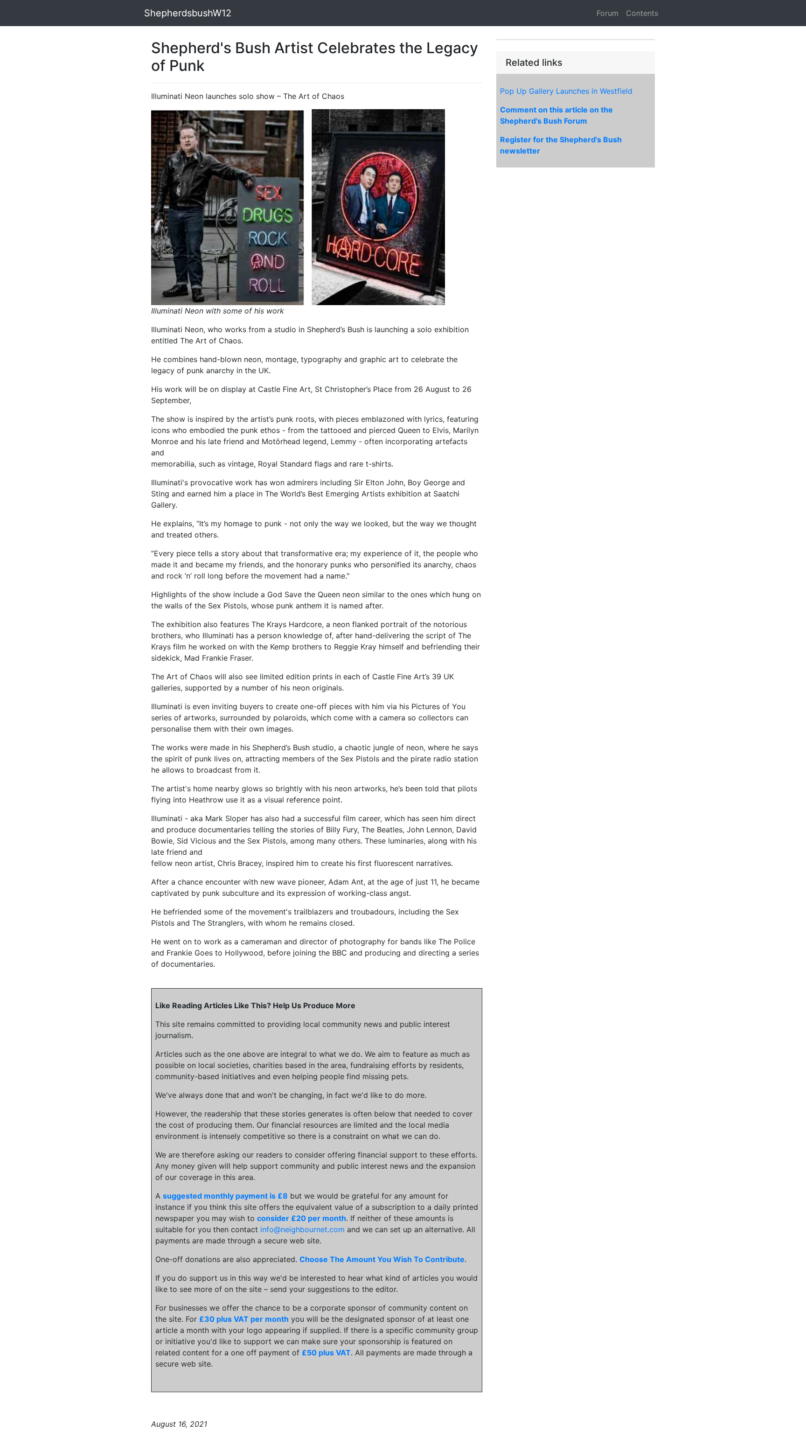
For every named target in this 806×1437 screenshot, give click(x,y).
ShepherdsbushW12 (187, 13)
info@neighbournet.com (302, 1229)
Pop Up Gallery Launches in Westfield (566, 91)
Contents (642, 13)
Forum (607, 13)
